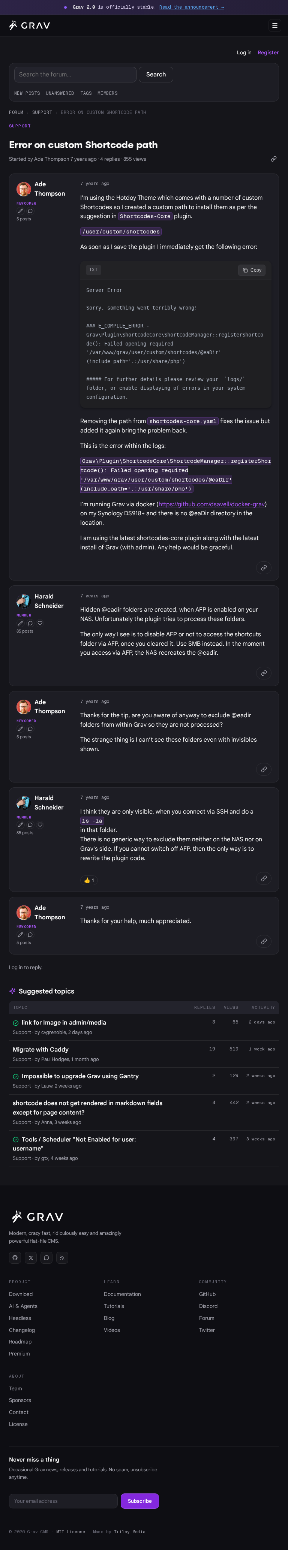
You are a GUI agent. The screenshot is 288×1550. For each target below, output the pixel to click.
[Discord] (46, 1258)
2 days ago (262, 1022)
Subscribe (140, 1501)
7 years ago (94, 183)
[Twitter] (31, 1258)
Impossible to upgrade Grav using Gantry (80, 1076)
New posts (27, 93)
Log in (244, 52)
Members (107, 93)
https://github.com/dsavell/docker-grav (212, 504)
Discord (208, 1306)
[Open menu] (274, 25)
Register (268, 52)
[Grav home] (28, 25)
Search (156, 74)
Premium (19, 1353)
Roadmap (20, 1341)
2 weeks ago (260, 1075)
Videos (112, 1330)
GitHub (207, 1294)
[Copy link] (273, 159)
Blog (109, 1318)
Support (42, 112)
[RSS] (62, 1258)
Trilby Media (130, 1531)
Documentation (122, 1294)
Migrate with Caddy (41, 1049)
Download (21, 1294)
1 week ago (262, 1049)
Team (15, 1388)
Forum (16, 112)
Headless (20, 1318)
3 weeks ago (260, 1139)
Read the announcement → (191, 7)
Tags (86, 93)
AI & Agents (23, 1306)
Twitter (207, 1330)
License (18, 1424)
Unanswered (60, 93)
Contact (18, 1412)
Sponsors (20, 1400)
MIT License (70, 1531)
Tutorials (114, 1306)
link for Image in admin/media (64, 1022)
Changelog (22, 1330)
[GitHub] (15, 1258)
